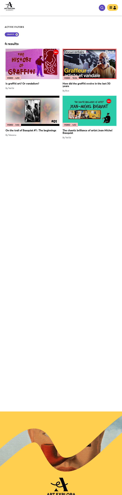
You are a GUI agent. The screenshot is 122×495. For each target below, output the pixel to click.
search (102, 8)
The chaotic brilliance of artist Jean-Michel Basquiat (87, 131)
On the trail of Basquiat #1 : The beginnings (31, 130)
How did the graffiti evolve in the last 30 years (86, 85)
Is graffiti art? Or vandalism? (22, 83)
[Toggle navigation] (112, 7)
